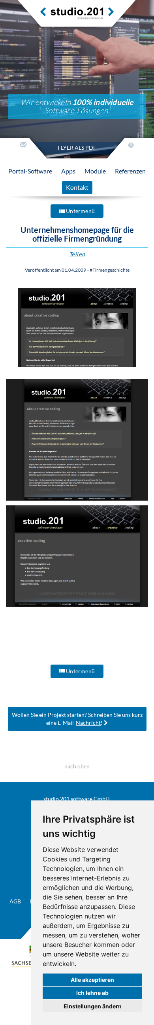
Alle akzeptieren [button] (92, 979)
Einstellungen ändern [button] (93, 1006)
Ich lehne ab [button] (92, 992)
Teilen (77, 254)
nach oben (77, 766)
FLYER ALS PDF (77, 147)
